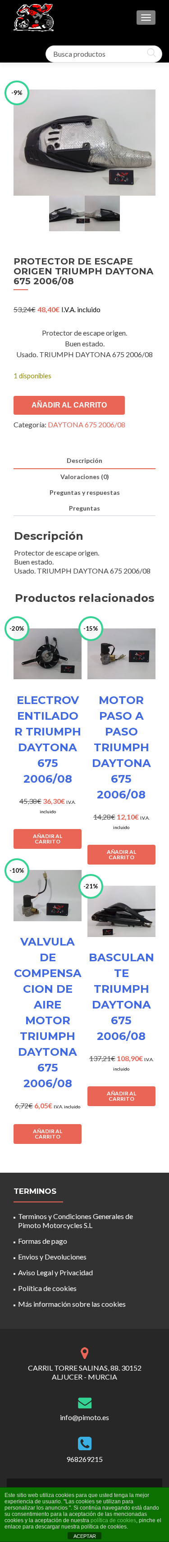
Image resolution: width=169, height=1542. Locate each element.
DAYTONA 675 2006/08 (86, 424)
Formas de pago (42, 1241)
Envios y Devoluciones (52, 1256)
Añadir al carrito (69, 405)
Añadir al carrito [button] (47, 839)
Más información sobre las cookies (72, 1304)
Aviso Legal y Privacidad (55, 1272)
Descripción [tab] (84, 460)
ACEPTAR (84, 1536)
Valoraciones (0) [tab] (84, 476)
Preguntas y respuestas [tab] (85, 492)
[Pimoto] (33, 17)
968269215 (84, 1459)
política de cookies (113, 1520)
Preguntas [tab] (84, 508)
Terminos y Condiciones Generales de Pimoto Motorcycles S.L (75, 1220)
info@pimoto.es (84, 1417)
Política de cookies (47, 1288)
